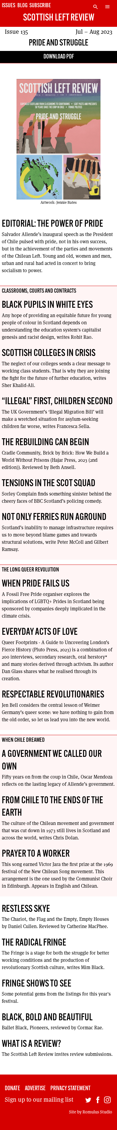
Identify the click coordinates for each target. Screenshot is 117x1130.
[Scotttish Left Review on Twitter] (88, 1101)
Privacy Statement (70, 1089)
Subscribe (40, 6)
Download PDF (59, 57)
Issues (8, 6)
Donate (12, 1089)
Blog (22, 6)
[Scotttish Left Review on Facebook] (98, 1101)
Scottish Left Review (58, 18)
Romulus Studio (97, 1112)
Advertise (35, 1089)
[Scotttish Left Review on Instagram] (107, 1101)
